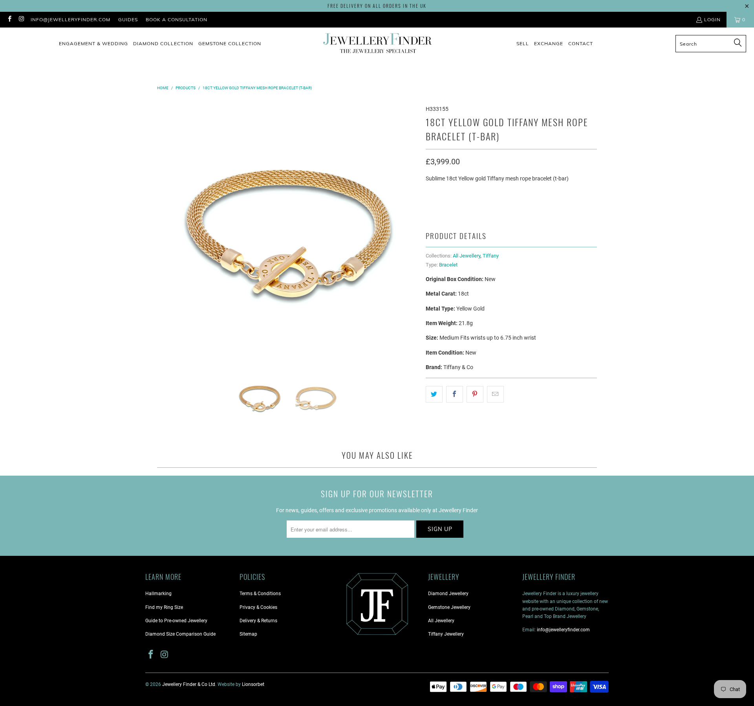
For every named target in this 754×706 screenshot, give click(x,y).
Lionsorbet (253, 684)
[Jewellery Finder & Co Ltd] (377, 43)
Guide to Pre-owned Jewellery (176, 620)
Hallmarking (158, 593)
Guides (128, 19)
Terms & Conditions (260, 593)
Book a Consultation (176, 19)
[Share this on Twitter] (434, 394)
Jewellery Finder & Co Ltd (188, 684)
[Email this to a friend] (495, 394)
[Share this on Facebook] (454, 394)
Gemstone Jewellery (449, 607)
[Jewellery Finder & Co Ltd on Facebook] (9, 19)
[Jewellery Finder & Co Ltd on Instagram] (21, 19)
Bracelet (448, 265)
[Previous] (163, 229)
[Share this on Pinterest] (475, 394)
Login (712, 19)
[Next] (412, 229)
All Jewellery (466, 256)
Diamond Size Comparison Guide (180, 634)
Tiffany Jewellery (446, 634)
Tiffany (491, 256)
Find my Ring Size (164, 607)
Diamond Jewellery (448, 593)
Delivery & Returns (258, 620)
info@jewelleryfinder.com (70, 19)
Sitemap (248, 634)
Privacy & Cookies (258, 607)
